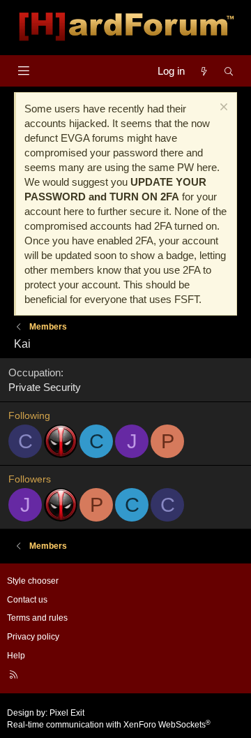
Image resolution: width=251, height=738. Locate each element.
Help (16, 655)
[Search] (229, 71)
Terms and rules (37, 618)
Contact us (27, 600)
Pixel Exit (67, 713)
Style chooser (33, 581)
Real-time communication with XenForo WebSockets (109, 725)
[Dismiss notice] (222, 108)
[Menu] (23, 71)
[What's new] (204, 71)
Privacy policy (33, 637)
